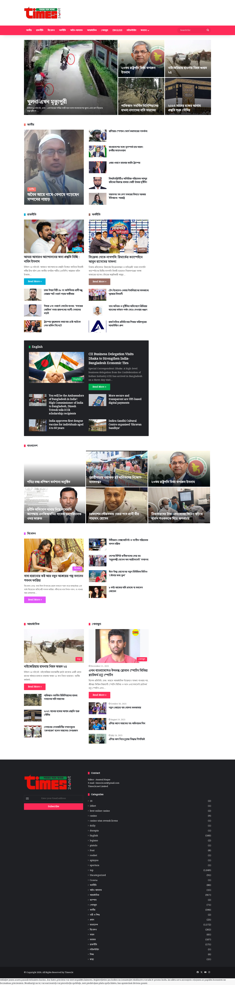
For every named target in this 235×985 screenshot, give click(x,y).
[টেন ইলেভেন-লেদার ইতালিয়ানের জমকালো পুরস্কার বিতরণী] (97, 295)
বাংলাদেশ (94, 925)
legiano (94, 840)
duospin (94, 831)
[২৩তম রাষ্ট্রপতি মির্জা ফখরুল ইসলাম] (141, 58)
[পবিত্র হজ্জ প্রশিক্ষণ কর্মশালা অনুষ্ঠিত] (54, 469)
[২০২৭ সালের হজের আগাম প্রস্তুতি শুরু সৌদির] (188, 96)
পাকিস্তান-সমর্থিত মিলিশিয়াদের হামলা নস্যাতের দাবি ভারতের (139, 108)
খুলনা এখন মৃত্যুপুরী (47, 102)
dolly (92, 826)
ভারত (92, 934)
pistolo (93, 845)
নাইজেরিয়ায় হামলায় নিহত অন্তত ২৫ (187, 70)
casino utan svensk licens (104, 821)
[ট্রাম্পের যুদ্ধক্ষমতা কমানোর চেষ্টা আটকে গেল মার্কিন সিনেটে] (33, 326)
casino (93, 816)
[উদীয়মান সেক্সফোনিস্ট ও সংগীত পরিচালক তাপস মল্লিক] (97, 545)
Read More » (35, 281)
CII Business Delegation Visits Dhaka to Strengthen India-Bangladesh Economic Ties (111, 359)
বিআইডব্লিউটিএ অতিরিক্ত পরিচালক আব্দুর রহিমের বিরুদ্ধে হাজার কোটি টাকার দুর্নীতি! (128, 180)
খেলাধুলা (104, 30)
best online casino (100, 811)
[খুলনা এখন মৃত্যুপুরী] (71, 77)
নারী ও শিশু (95, 915)
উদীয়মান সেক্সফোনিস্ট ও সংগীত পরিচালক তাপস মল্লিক (128, 542)
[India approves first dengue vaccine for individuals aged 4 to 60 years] (38, 425)
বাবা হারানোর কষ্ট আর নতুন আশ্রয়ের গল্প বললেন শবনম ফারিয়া (53, 578)
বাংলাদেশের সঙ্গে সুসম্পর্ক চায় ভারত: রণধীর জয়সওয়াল (126, 149)
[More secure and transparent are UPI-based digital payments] (97, 400)
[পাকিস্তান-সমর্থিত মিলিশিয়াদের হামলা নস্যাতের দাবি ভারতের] (141, 96)
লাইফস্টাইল (131, 30)
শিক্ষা (92, 954)
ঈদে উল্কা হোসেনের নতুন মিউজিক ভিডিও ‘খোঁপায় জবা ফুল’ (128, 573)
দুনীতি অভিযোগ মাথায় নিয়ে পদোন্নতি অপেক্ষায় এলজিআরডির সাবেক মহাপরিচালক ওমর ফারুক (54, 514)
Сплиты (93, 880)
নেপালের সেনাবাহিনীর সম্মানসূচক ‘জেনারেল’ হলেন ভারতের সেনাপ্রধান (61, 729)
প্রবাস (92, 920)
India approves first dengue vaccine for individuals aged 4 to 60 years (66, 424)
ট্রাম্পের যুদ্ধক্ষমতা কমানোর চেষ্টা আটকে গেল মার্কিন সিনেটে (62, 323)
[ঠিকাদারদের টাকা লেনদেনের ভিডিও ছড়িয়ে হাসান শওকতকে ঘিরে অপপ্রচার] (179, 505)
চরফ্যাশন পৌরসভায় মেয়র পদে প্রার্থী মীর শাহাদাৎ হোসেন (114, 516)
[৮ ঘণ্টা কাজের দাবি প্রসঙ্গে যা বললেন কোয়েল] (97, 592)
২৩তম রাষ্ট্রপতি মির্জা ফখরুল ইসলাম (138, 70)
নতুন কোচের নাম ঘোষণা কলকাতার (125, 708)
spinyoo (94, 860)
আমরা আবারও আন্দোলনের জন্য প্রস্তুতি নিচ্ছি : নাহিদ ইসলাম (51, 259)
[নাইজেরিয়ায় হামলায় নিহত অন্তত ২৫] (188, 58)
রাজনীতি (39, 30)
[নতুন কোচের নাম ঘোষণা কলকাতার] (97, 708)
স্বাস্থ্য (92, 959)
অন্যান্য (144, 30)
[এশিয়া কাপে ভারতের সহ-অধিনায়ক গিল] (97, 724)
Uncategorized (98, 875)
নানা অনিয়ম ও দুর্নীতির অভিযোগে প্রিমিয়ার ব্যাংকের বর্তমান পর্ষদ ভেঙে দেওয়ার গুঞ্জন (128, 308)
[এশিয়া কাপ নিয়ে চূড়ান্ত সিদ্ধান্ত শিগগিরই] (97, 739)
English (117, 30)
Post (92, 850)
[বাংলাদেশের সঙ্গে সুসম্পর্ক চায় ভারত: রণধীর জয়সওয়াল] (97, 151)
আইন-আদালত (76, 30)
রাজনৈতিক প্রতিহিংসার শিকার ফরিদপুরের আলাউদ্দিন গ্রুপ (128, 324)
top (91, 870)
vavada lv (149, 980)
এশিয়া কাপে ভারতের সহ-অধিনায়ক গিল (127, 724)
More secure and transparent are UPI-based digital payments (125, 399)
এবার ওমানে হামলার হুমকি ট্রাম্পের (124, 163)
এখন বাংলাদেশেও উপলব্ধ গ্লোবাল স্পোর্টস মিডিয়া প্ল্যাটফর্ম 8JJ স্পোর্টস (118, 673)
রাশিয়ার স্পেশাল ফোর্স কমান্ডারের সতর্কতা (128, 131)
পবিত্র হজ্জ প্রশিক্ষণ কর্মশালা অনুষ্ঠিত (48, 482)
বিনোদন (51, 30)
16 (91, 801)
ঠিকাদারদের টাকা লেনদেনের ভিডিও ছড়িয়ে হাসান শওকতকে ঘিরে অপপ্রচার (177, 516)
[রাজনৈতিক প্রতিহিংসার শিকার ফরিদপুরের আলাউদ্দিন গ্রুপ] (97, 326)
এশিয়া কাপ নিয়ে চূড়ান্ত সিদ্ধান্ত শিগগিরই (127, 739)
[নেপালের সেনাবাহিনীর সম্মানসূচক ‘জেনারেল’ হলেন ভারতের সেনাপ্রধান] (33, 732)
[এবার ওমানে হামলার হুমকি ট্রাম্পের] (97, 167)
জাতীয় (29, 30)
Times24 (69, 972)
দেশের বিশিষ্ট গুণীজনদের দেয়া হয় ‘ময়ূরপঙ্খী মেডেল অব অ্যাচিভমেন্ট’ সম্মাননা (128, 558)
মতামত (93, 939)
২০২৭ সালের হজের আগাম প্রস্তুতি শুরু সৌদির (184, 108)
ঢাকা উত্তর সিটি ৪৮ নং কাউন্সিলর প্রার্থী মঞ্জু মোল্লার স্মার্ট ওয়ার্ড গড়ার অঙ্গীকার (63, 292)
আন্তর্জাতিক (92, 30)
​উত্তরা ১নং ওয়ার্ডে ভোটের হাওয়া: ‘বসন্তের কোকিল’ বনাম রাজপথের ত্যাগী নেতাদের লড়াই (63, 309)
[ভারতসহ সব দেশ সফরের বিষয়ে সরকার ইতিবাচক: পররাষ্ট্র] (97, 199)
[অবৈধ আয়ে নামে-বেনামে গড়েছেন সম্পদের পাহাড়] (54, 167)
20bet (93, 806)
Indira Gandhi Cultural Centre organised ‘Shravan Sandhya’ (125, 424)
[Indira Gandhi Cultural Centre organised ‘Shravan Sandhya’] (97, 425)
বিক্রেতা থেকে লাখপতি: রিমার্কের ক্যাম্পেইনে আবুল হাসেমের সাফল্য (116, 259)
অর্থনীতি (62, 30)
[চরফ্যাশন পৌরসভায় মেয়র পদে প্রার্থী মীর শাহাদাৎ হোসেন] (116, 505)
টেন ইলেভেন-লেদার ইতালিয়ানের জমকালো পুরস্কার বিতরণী (129, 292)
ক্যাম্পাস (93, 900)
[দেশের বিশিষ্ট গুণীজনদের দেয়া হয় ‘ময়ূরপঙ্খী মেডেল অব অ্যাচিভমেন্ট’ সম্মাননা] (97, 560)
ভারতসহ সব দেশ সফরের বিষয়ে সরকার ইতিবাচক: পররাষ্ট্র (127, 196)
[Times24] (42, 12)
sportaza (94, 865)
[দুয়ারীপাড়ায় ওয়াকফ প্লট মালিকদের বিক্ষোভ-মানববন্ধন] (116, 469)
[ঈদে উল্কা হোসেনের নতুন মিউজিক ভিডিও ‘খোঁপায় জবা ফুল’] (97, 576)
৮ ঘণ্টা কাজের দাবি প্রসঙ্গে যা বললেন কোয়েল (126, 589)
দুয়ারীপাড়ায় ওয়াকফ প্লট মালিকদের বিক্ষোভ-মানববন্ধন (115, 480)
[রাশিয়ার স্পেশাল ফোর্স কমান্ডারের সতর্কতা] (97, 136)
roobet (93, 855)
